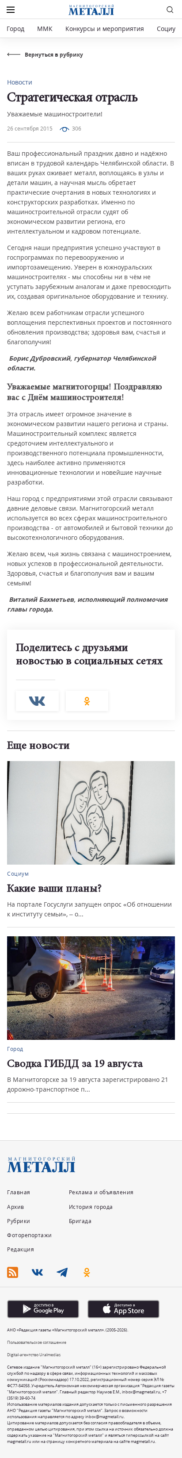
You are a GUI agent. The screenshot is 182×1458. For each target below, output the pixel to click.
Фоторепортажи (29, 1235)
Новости (19, 82)
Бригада (80, 1221)
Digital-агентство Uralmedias (34, 1355)
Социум (168, 28)
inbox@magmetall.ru (141, 1392)
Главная (18, 1192)
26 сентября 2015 (30, 128)
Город (15, 28)
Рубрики (18, 1221)
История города (91, 1207)
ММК (45, 28)
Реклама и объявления (101, 1192)
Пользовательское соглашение (36, 1342)
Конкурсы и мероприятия (105, 28)
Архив (15, 1207)
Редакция (20, 1249)
